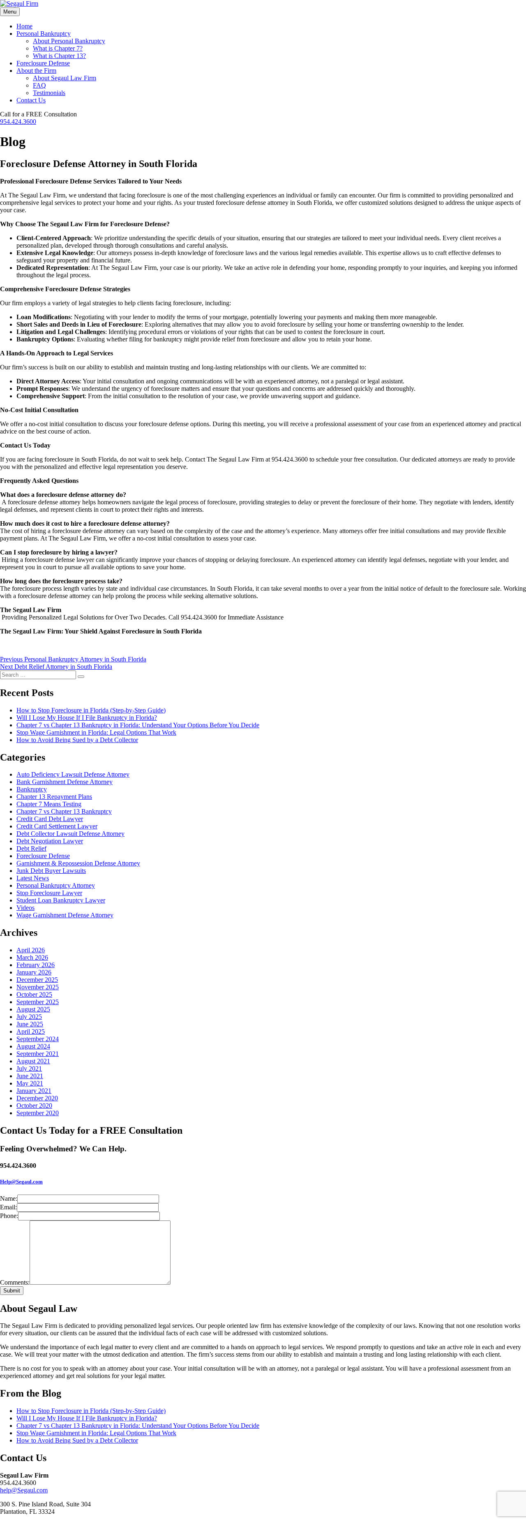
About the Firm (36, 70)
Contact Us (31, 100)
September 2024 (37, 1038)
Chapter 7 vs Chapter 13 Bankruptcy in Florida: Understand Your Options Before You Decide (137, 725)
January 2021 (33, 1090)
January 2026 (33, 972)
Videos (25, 907)
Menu (9, 12)
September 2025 (37, 1001)
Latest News (32, 878)
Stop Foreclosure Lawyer (49, 892)
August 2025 (33, 1009)
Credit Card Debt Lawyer (49, 818)
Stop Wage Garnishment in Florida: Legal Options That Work (96, 732)
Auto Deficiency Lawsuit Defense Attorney (72, 774)
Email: (8, 1207)
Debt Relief (31, 848)
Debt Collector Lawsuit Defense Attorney (70, 833)
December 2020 (37, 1098)
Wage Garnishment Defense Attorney (64, 915)
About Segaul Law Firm (64, 77)
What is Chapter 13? (59, 55)
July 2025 (29, 1016)
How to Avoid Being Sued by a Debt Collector (77, 739)
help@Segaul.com (24, 1490)
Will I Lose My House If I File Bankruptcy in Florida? (86, 717)
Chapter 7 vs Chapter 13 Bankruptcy (64, 811)
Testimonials (49, 92)
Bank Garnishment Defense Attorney (64, 781)
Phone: (9, 1215)
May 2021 (29, 1083)
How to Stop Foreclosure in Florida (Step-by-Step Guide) (91, 710)
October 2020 (34, 1105)
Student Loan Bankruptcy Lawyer (60, 900)
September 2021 (37, 1053)
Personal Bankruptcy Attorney (55, 885)
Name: (8, 1198)
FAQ (39, 85)
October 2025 (34, 994)
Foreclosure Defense (43, 63)
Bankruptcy (31, 789)
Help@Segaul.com (21, 1182)
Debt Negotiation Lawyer (49, 841)
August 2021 (33, 1061)
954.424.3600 (18, 121)
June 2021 (29, 1075)
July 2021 (29, 1068)
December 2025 (37, 979)
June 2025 (29, 1024)
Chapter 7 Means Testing (48, 803)
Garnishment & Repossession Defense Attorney (78, 863)
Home (24, 26)
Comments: (15, 1282)
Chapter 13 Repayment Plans (54, 796)
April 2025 (30, 1031)
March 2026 (32, 957)
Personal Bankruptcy (43, 33)
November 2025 (37, 987)
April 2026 (30, 950)
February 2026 (35, 964)
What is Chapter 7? (58, 48)
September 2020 (37, 1112)
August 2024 (33, 1046)
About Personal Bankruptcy (69, 40)
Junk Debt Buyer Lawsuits (51, 870)
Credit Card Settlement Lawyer (56, 826)
